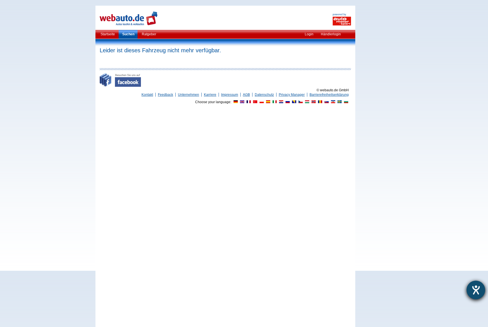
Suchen (128, 34)
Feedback (165, 95)
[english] (241, 102)
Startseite (108, 34)
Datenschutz (264, 95)
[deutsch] (235, 102)
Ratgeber (149, 34)
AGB (246, 95)
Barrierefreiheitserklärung (329, 95)
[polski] (261, 102)
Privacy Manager (292, 95)
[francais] (248, 102)
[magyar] (306, 102)
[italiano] (274, 102)
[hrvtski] (280, 102)
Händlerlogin (331, 34)
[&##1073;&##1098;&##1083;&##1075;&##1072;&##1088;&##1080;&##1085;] (345, 102)
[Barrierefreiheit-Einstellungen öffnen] (476, 290)
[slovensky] (326, 102)
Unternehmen (188, 95)
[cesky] (300, 102)
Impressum (229, 95)
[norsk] (313, 102)
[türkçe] (254, 102)
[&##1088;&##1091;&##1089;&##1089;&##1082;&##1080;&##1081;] (287, 102)
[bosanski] (293, 102)
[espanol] (267, 102)
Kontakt (147, 95)
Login (309, 34)
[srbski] (332, 102)
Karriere (210, 95)
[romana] (319, 102)
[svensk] (339, 102)
